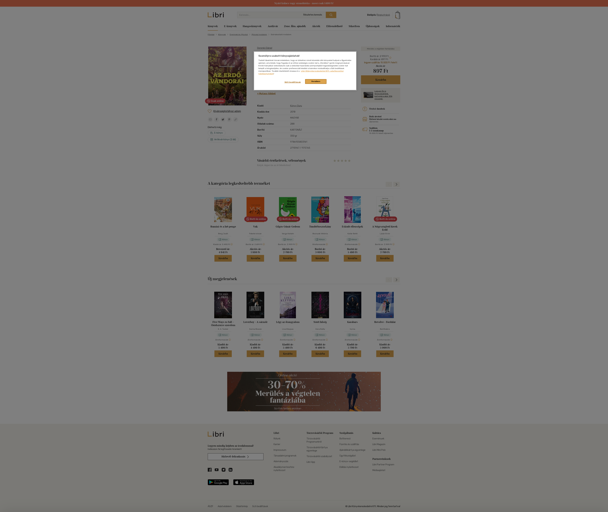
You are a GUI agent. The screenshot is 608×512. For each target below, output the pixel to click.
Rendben (315, 81)
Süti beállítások (293, 82)
